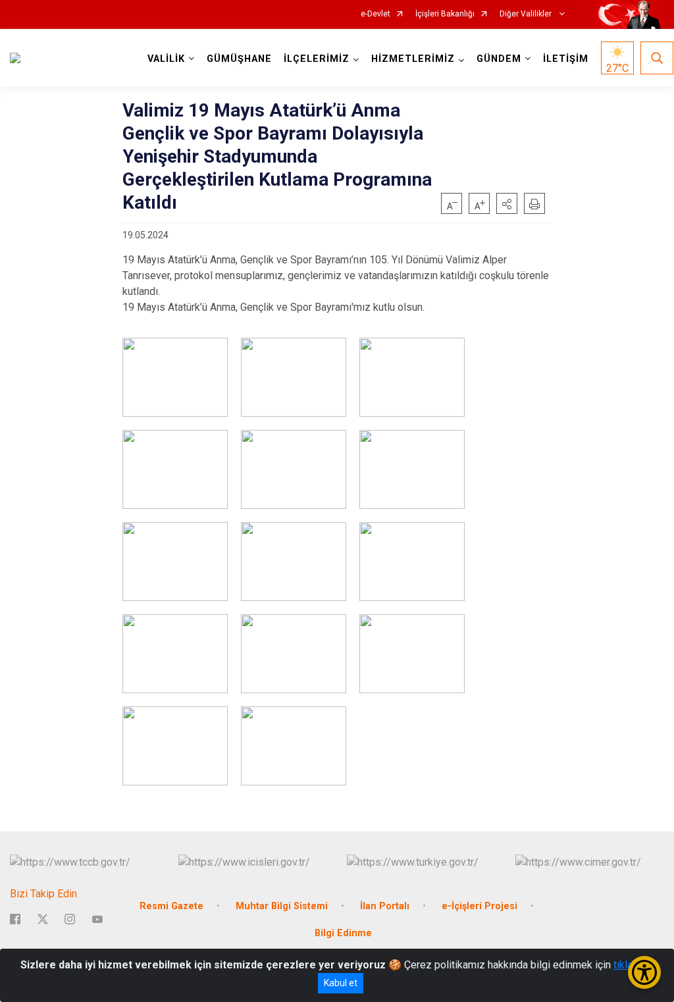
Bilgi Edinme (343, 933)
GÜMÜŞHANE (239, 59)
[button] (506, 203)
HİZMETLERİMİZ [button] (413, 59)
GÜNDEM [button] (499, 59)
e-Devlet (375, 14)
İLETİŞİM (565, 59)
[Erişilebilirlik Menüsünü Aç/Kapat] (644, 972)
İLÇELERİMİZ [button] (317, 59)
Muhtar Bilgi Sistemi (282, 906)
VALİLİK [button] (166, 59)
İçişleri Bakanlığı (445, 14)
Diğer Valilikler (527, 14)
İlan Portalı (384, 906)
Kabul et (340, 983)
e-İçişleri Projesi (479, 906)
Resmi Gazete (171, 906)
